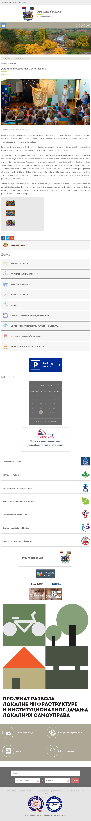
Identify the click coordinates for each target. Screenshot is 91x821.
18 (36, 408)
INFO (84, 791)
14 (50, 404)
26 (41, 412)
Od (12, 781)
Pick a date (38, 781)
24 (32, 412)
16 (58, 404)
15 (54, 404)
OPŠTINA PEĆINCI (10, 791)
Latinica (24, 2)
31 (32, 416)
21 (50, 408)
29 (54, 412)
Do (42, 781)
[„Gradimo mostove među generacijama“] (45, 125)
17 (32, 408)
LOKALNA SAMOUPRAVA (72, 791)
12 (41, 404)
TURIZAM (30, 791)
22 (54, 408)
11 (36, 404)
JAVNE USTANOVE (56, 791)
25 (36, 412)
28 (50, 412)
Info (15, 58)
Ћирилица (14, 2)
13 (45, 404)
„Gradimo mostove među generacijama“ (24, 68)
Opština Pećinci (7, 58)
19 (41, 408)
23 (58, 408)
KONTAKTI (45, 793)
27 (45, 412)
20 (45, 408)
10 (32, 404)
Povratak (4, 75)
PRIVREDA (22, 791)
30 (58, 412)
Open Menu (3, 25)
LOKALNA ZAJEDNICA (42, 791)
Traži (75, 781)
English (5, 2)
